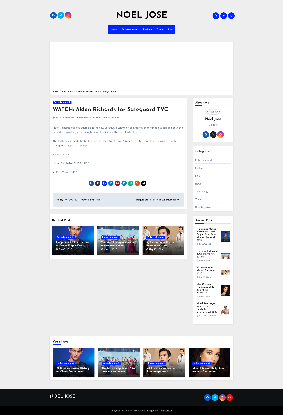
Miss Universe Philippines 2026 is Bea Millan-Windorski (208, 371)
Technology (201, 191)
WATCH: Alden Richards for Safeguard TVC (110, 110)
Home (113, 29)
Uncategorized (203, 207)
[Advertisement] (142, 65)
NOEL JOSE (141, 15)
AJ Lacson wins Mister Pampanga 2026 (206, 270)
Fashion (147, 29)
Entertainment (130, 29)
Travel (160, 29)
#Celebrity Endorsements (106, 117)
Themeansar (165, 410)
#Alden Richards (83, 117)
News (198, 183)
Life (170, 29)
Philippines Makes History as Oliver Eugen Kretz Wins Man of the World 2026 (206, 235)
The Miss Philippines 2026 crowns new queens (207, 254)
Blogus (150, 410)
